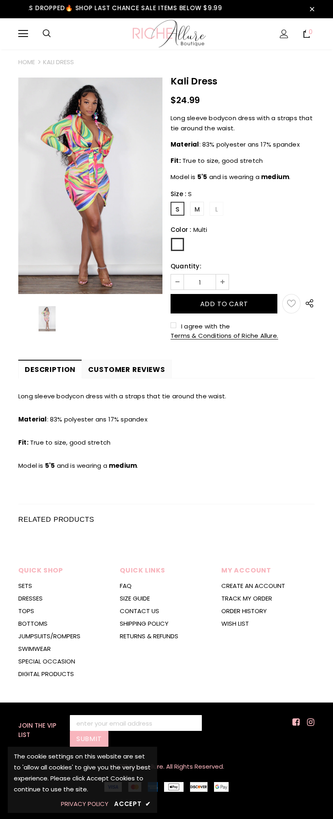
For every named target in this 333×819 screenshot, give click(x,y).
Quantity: (186, 266)
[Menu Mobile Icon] (23, 34)
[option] (90, 186)
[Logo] (166, 33)
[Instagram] (309, 722)
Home (26, 62)
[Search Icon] (47, 34)
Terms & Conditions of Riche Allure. (224, 335)
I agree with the (205, 326)
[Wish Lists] (291, 303)
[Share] (308, 303)
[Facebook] (295, 722)
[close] (312, 9)
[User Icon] (284, 34)
